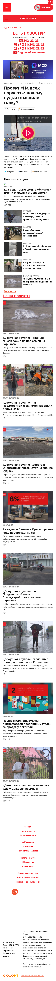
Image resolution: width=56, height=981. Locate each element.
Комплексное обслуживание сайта (32, 975)
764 (7, 613)
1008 (8, 739)
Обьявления (28, 862)
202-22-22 (31, 40)
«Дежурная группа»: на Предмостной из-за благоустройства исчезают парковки (22, 595)
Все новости (10, 291)
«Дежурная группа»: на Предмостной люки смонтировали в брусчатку (27, 405)
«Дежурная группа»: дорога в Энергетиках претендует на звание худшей (28, 467)
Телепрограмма (28, 858)
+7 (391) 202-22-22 (31, 44)
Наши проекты (16, 296)
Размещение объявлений (28, 882)
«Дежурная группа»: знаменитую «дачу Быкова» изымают (26, 787)
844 (7, 545)
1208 (8, 801)
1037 (8, 674)
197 (7, 418)
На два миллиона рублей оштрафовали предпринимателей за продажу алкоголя (27, 723)
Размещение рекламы (28, 873)
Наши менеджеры (28, 835)
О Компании (28, 842)
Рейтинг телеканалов (28, 850)
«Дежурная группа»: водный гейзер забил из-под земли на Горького (24, 341)
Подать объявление (31, 52)
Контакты (28, 846)
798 (7, 483)
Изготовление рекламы (28, 877)
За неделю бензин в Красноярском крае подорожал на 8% (28, 531)
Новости (8, 186)
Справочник (28, 866)
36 (7, 356)
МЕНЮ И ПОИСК (28, 18)
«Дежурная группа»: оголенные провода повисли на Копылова (25, 660)
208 (9, 205)
